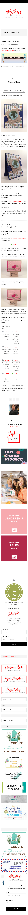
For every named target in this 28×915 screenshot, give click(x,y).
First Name (4, 629)
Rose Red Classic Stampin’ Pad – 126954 (6, 377)
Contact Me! (14, 426)
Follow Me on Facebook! (9, 656)
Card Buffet (12, 211)
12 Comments (16, 227)
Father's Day (5, 213)
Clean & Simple (21, 211)
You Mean (5, 224)
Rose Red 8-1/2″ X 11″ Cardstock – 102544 (6, 364)
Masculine (13, 213)
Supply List (5, 385)
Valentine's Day (10, 390)
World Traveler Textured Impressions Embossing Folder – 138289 (16, 338)
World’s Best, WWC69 (10, 42)
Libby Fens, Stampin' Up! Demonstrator (14, 14)
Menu (14, 1)
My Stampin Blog (22, 385)
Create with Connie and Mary (18, 239)
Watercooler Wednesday (7, 50)
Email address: (5, 636)
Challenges (12, 388)
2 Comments (14, 44)
